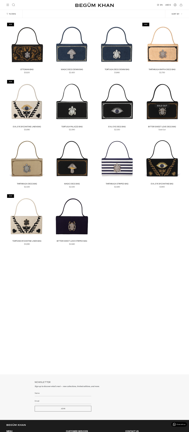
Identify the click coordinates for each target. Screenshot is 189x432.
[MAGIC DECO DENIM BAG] (72, 44)
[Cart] (181, 5)
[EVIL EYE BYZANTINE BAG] (162, 158)
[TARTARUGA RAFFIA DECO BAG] (162, 44)
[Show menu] (7, 5)
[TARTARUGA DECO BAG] (26, 158)
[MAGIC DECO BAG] (72, 158)
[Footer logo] (16, 425)
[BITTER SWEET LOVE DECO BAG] (162, 101)
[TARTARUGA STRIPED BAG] (117, 158)
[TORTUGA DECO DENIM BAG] (117, 44)
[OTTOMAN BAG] (26, 44)
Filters (12, 14)
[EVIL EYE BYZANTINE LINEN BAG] (26, 101)
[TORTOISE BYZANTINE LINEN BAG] (26, 216)
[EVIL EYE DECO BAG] (117, 101)
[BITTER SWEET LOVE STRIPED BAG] (72, 216)
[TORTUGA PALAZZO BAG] (72, 101)
